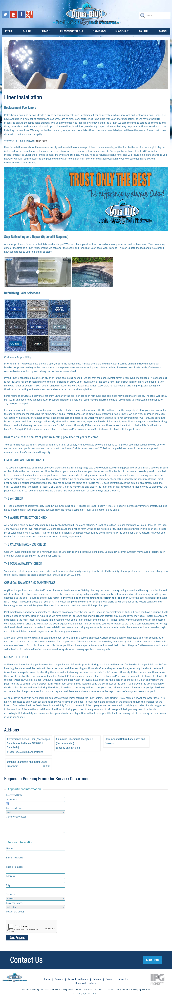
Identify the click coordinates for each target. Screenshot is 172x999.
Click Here (152, 960)
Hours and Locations (85, 983)
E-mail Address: (14, 857)
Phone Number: (14, 867)
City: (8, 885)
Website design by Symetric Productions (86, 994)
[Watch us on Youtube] (14, 14)
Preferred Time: (15, 808)
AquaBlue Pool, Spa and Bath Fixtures (40, 990)
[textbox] (154, 15)
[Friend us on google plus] (29, 14)
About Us (123, 979)
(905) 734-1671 (123, 990)
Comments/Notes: (16, 817)
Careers (59, 979)
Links (47, 979)
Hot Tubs (26, 31)
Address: (10, 876)
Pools (8, 31)
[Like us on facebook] (22, 14)
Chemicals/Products (71, 31)
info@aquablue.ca (141, 990)
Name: (9, 848)
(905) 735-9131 (106, 990)
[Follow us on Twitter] (6, 14)
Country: (10, 894)
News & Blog (122, 31)
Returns (97, 979)
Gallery (143, 31)
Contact (162, 31)
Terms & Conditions (78, 979)
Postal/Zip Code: (15, 911)
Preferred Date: (14, 795)
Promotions (99, 31)
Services (45, 31)
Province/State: (14, 903)
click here (41, 141)
